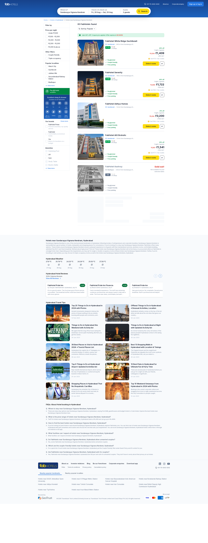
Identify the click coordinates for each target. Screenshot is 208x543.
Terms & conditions (74, 467)
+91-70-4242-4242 (152, 4)
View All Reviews (52, 278)
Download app (132, 463)
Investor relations (77, 463)
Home (46, 20)
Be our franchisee (99, 463)
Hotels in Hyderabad (56, 20)
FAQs (63, 467)
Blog (88, 463)
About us (166, 4)
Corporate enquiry (178, 4)
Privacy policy (87, 467)
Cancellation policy (100, 467)
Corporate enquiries (116, 463)
